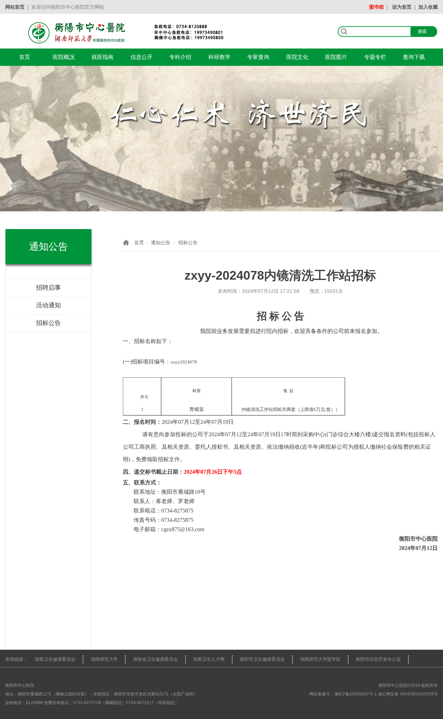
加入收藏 (428, 7)
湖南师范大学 (104, 659)
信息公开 (141, 57)
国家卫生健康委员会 (55, 659)
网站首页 (15, 7)
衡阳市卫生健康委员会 (262, 659)
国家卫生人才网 (209, 659)
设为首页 (402, 7)
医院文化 (297, 57)
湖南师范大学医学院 (320, 659)
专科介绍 (180, 57)
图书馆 (376, 7)
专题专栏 (375, 57)
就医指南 (102, 57)
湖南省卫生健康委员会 (155, 659)
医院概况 (64, 57)
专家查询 (258, 57)
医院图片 (336, 57)
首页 (24, 57)
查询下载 (414, 57)
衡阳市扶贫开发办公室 (378, 659)
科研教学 (219, 57)
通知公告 (160, 242)
